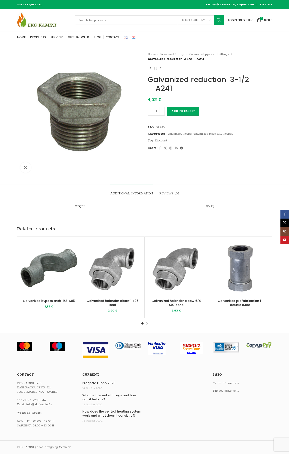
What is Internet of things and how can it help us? (109, 397)
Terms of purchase (226, 383)
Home (152, 54)
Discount (161, 140)
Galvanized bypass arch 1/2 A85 (49, 301)
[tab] (131, 191)
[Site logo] (44, 20)
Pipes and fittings (172, 54)
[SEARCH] (219, 20)
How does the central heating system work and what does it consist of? (111, 414)
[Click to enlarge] (25, 167)
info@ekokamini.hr (39, 404)
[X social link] (165, 148)
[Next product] (160, 68)
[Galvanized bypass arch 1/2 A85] (49, 268)
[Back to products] (155, 68)
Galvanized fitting (179, 133)
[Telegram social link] (181, 148)
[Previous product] (150, 68)
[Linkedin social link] (176, 148)
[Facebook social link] (160, 148)
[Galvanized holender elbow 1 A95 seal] (112, 268)
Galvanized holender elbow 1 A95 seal (112, 303)
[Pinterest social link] (171, 148)
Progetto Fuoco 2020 (98, 383)
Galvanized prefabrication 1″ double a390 (240, 303)
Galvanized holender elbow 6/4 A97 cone (176, 303)
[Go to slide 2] (147, 323)
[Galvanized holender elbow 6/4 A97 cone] (176, 268)
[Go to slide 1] (142, 323)
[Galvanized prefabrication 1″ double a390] (239, 268)
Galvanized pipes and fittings (209, 54)
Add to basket (183, 111)
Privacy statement (226, 391)
